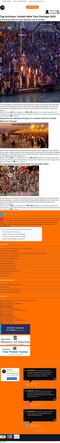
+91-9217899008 (8, 321)
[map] (2, 223)
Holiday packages (4, 286)
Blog (29, 112)
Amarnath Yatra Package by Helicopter (9, 251)
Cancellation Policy (44, 440)
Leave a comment (20, 161)
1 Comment (15, 116)
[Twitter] (52, 1)
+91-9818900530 (8, 311)
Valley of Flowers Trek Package (7, 268)
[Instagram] (49, 1)
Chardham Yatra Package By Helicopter (10, 256)
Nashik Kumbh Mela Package (17, 114)
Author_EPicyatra (6, 112)
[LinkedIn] (55, 1)
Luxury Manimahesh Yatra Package (9, 258)
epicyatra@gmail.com (9, 313)
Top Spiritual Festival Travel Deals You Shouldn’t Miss (24, 164)
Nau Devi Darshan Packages (7, 260)
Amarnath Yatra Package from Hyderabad (10, 284)
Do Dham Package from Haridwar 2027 (9, 270)
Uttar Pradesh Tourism (5, 273)
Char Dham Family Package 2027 (8, 265)
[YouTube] (1, 3)
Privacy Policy (34, 440)
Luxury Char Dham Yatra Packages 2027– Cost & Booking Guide (16, 248)
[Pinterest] (58, 1)
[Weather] (2, 214)
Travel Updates (4, 275)
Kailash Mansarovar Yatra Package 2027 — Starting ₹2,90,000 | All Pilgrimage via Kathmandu (23, 253)
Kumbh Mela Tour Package (39, 112)
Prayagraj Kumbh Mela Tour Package (36, 114)
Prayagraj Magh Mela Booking (7, 263)
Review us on (11, 378)
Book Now (3, 442)
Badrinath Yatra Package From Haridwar (10, 289)
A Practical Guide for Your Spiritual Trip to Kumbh (22, 20)
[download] (2, 218)
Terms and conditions (24, 440)
